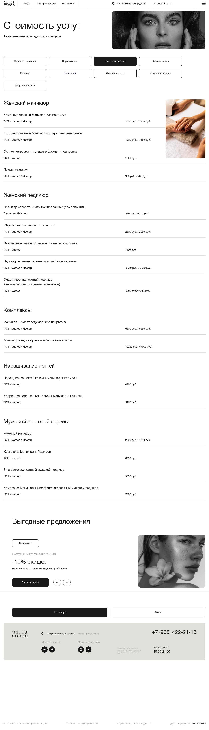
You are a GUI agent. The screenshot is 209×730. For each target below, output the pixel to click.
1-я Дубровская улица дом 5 (131, 4)
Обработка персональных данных (134, 724)
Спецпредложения (46, 4)
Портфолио (68, 4)
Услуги (27, 4)
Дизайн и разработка (188, 724)
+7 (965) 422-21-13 (163, 4)
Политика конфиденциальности (82, 724)
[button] (30, 582)
